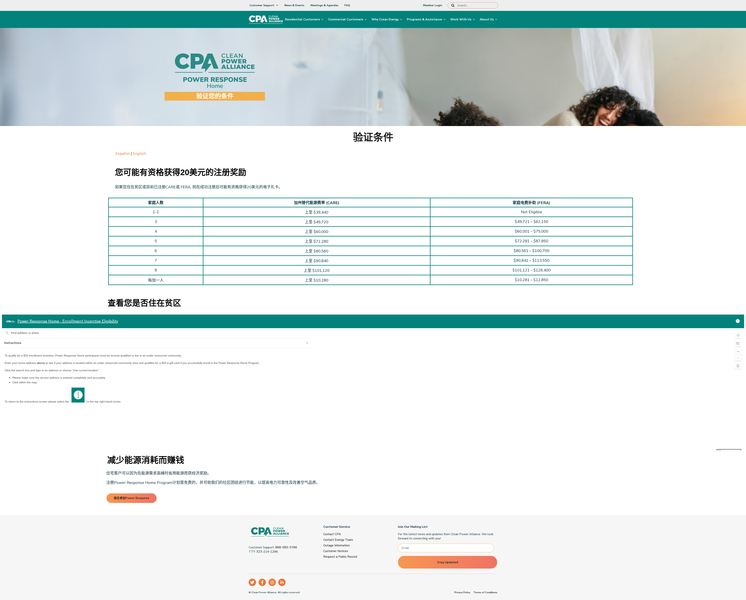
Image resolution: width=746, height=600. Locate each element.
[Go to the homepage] (279, 532)
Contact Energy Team (338, 540)
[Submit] (454, 5)
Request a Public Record (340, 557)
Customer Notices (335, 551)
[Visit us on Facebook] (262, 582)
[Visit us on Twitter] (252, 582)
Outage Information (336, 545)
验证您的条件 (215, 96)
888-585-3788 (286, 547)
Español (122, 153)
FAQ (347, 5)
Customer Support (261, 5)
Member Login (432, 5)
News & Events (294, 5)
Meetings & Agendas (324, 5)
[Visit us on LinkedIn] (282, 582)
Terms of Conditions (485, 592)
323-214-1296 (267, 552)
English (139, 153)
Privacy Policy (462, 592)
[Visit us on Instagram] (272, 582)
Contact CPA (332, 534)
